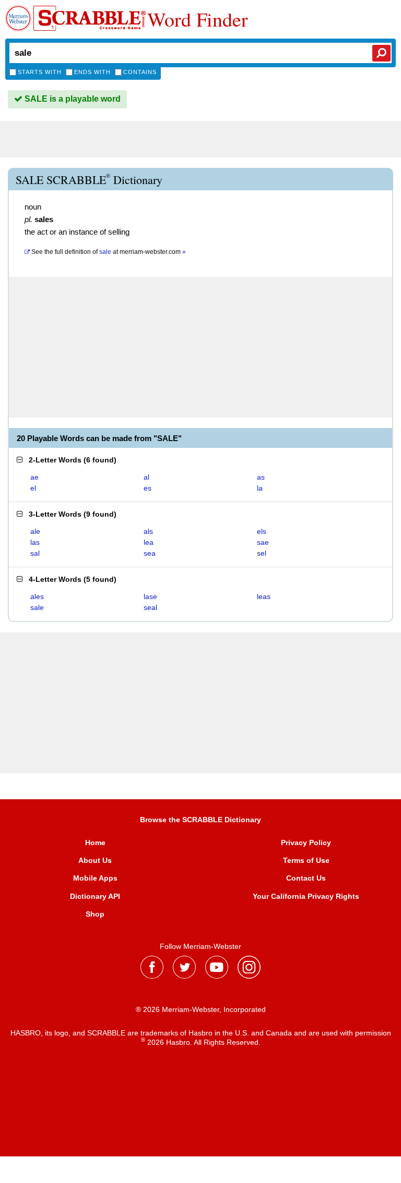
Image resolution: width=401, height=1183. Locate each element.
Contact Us (306, 878)
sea (150, 553)
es (147, 488)
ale (35, 531)
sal (35, 553)
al (146, 477)
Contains (140, 72)
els (261, 531)
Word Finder (197, 19)
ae (34, 477)
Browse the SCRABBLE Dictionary (200, 819)
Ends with (92, 72)
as (261, 477)
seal (150, 607)
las (35, 542)
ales (37, 596)
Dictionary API (95, 896)
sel (261, 553)
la (260, 488)
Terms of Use (306, 860)
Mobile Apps (95, 878)
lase (150, 596)
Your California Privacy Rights (306, 896)
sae (263, 542)
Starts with (40, 72)
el (33, 488)
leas (263, 596)
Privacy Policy (306, 842)
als (148, 531)
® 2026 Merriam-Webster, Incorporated (201, 1009)
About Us (95, 860)
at (108, 251)
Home (95, 842)
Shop (95, 914)
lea (149, 542)
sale (37, 607)
